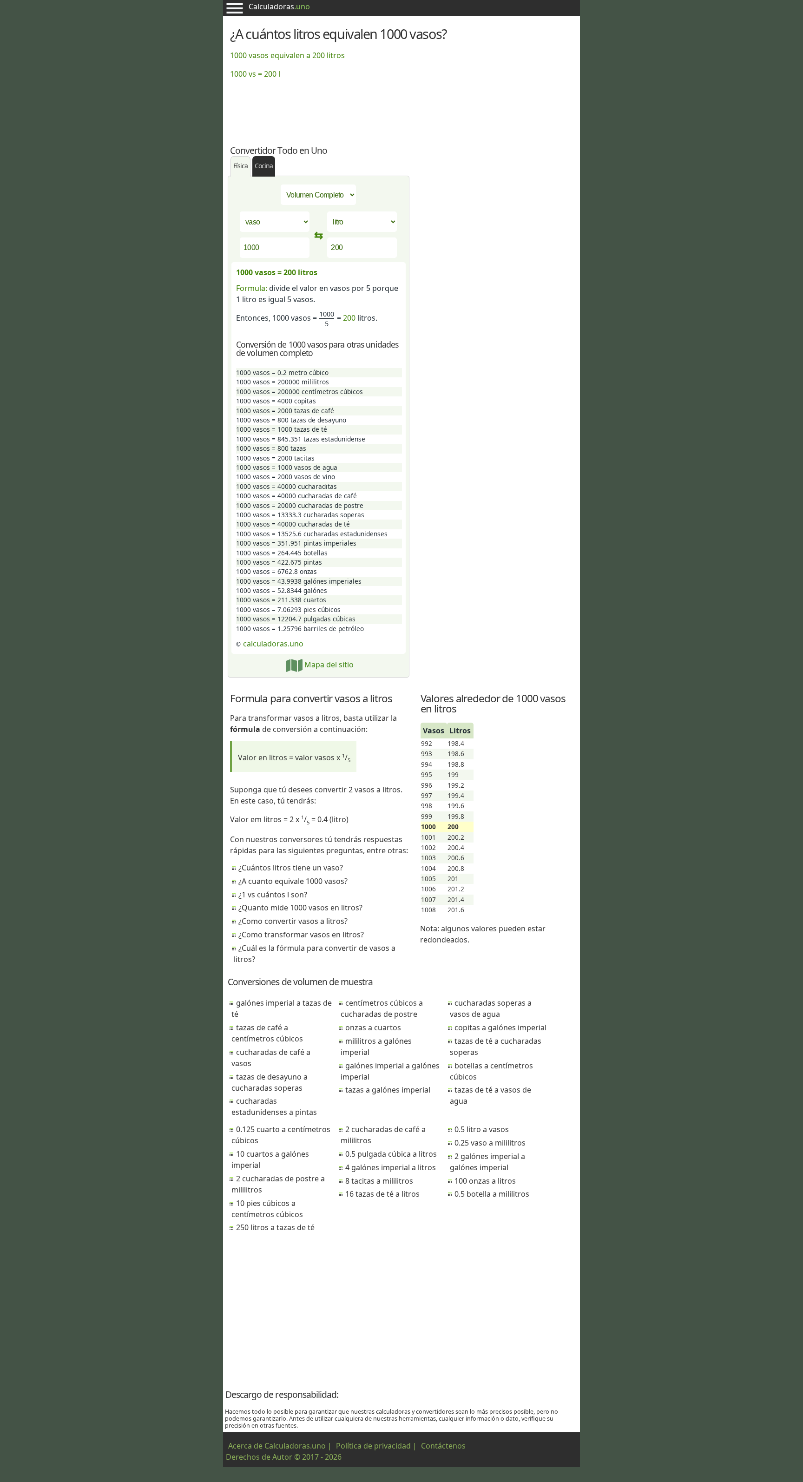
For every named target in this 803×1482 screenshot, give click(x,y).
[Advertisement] (401, 106)
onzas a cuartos (373, 1027)
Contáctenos (443, 1446)
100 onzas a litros (485, 1181)
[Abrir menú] (234, 8)
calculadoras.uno (273, 644)
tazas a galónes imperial (387, 1090)
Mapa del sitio (328, 664)
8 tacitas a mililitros (379, 1181)
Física (240, 165)
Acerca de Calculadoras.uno (277, 1446)
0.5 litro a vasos (481, 1129)
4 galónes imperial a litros (390, 1167)
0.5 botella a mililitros (491, 1194)
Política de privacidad (373, 1446)
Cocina (264, 165)
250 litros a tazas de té (275, 1227)
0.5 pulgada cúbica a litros (391, 1154)
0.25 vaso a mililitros (490, 1143)
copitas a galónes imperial (500, 1027)
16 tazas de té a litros (382, 1194)
